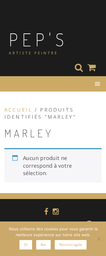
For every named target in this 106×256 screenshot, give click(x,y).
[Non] (99, 239)
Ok (26, 244)
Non (43, 244)
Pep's (38, 39)
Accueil (18, 109)
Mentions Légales (70, 244)
